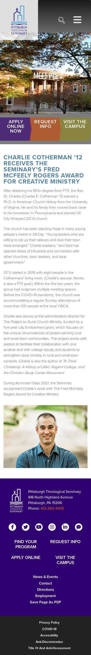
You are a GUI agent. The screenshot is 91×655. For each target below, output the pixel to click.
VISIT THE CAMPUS (65, 560)
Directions (45, 589)
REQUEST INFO (65, 542)
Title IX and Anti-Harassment (49, 648)
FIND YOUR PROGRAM (25, 544)
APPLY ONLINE (25, 558)
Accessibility (49, 635)
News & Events (45, 577)
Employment (45, 596)
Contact (45, 583)
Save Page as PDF (45, 602)
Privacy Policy (49, 622)
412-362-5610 (52, 508)
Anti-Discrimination (49, 641)
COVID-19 (49, 629)
